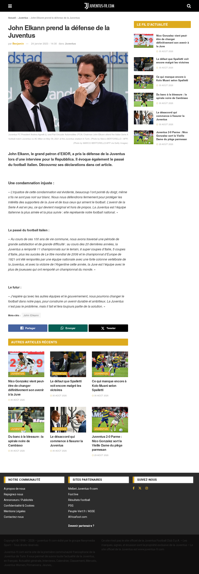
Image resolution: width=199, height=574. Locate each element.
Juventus (23, 17)
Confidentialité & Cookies (19, 505)
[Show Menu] (10, 6)
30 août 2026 (17, 399)
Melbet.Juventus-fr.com (83, 488)
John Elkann (31, 315)
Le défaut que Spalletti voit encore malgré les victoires (66, 385)
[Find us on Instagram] (146, 488)
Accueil (12, 17)
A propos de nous (14, 488)
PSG (70, 505)
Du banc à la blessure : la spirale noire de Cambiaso (26, 440)
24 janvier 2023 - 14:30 (44, 43)
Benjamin (18, 43)
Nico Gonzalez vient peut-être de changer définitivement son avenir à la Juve (26, 387)
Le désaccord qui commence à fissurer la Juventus (66, 440)
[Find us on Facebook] (133, 488)
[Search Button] (189, 6)
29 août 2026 (101, 455)
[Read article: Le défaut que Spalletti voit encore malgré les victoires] (68, 364)
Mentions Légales (14, 511)
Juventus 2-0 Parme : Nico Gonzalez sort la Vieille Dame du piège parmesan (107, 443)
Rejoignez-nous (13, 494)
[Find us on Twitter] (139, 488)
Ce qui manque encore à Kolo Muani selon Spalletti (109, 385)
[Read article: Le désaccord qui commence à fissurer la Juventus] (68, 420)
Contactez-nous (14, 516)
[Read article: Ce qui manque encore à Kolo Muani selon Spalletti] (110, 364)
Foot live (73, 494)
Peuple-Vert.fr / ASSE (81, 511)
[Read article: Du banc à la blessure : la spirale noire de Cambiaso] (26, 420)
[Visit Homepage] (99, 6)
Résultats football (79, 499)
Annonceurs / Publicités (18, 499)
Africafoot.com (77, 516)
